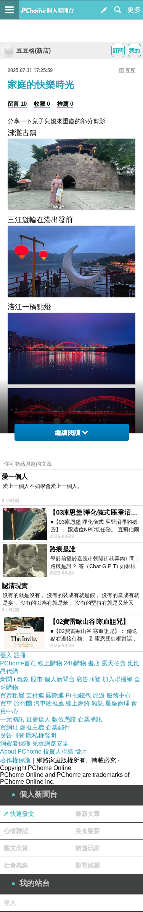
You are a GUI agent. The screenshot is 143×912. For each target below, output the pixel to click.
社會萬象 (16, 865)
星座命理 (117, 703)
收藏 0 (42, 103)
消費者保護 (15, 743)
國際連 (55, 695)
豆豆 (130, 70)
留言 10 (17, 103)
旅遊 (99, 695)
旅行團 (23, 703)
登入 (6, 655)
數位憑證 (64, 719)
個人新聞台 (59, 679)
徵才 (81, 751)
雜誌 (98, 703)
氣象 (23, 679)
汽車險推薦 (49, 703)
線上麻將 (78, 703)
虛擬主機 (32, 727)
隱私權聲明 (41, 735)
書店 (94, 663)
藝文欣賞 (16, 848)
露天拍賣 (113, 663)
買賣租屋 (12, 695)
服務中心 (118, 695)
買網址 (9, 727)
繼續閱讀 (68, 432)
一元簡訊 (12, 719)
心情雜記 (16, 831)
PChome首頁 (18, 663)
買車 (6, 703)
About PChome (21, 751)
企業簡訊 (90, 719)
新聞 (6, 679)
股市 (37, 679)
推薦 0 (65, 103)
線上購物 (50, 663)
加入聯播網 (117, 679)
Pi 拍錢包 (78, 695)
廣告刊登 (88, 679)
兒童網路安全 (50, 743)
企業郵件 (58, 727)
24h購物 (75, 663)
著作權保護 (15, 760)
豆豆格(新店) (33, 50)
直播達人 (38, 719)
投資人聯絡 (58, 751)
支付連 (35, 695)
